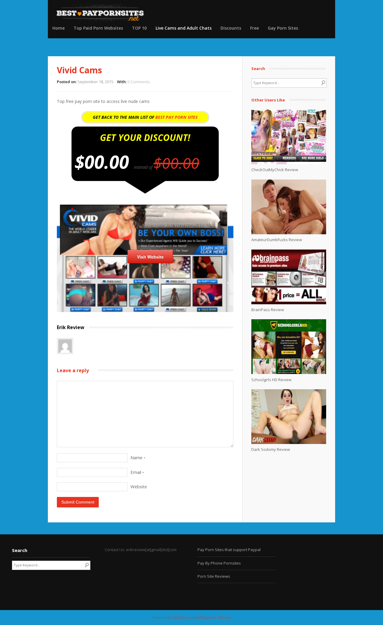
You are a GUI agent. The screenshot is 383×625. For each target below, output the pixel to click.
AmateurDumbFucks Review (276, 239)
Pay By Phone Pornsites (219, 563)
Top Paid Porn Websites (98, 28)
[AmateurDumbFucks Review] (288, 232)
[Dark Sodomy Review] (288, 442)
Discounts (231, 28)
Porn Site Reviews (213, 576)
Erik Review (70, 327)
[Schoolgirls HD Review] (288, 372)
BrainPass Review (267, 309)
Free (254, 28)
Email (137, 472)
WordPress (181, 617)
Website (138, 486)
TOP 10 (139, 28)
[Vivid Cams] (145, 310)
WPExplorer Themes (214, 617)
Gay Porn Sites (283, 28)
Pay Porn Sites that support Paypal (229, 549)
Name (137, 457)
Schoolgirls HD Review (271, 379)
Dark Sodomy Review (270, 449)
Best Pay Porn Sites (176, 117)
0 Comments (138, 81)
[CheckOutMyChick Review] (288, 162)
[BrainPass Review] (288, 302)
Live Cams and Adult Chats (184, 28)
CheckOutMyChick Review (274, 169)
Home (58, 28)
